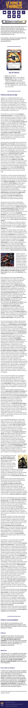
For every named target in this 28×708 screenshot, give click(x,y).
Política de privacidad (10, 702)
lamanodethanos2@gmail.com (16, 704)
